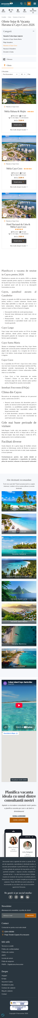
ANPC (4, 955)
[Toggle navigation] (35, 4)
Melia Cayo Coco (14, 168)
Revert (5, 101)
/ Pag (28, 74)
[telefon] (21, 3)
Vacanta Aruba (19, 666)
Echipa (4, 979)
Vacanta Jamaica (19, 554)
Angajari (4, 975)
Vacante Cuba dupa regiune (13, 36)
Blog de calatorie (7, 991)
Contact (4, 994)
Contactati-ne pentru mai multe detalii (14, 927)
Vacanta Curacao (19, 532)
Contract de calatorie (8, 988)
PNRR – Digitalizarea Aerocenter (12, 964)
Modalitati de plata (7, 985)
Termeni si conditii (7, 946)
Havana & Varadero (9, 49)
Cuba (9, 17)
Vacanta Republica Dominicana (19, 576)
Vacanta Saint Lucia (19, 599)
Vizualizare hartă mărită (19, 780)
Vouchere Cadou (7, 982)
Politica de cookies (8, 952)
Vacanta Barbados (19, 509)
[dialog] (3, 1015)
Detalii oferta (18, 125)
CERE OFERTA (19, 820)
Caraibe (4, 17)
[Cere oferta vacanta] (29, 3)
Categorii (7, 31)
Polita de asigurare (8, 961)
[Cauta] (25, 3)
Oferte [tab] (9, 65)
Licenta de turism (7, 958)
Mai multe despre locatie (18, 130)
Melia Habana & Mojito (15, 111)
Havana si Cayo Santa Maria (12, 39)
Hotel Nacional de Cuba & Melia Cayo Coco (18, 225)
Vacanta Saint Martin (19, 621)
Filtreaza (9, 59)
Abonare (30, 915)
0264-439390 (19, 816)
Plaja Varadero (8, 42)
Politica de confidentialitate (10, 949)
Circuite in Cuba (8, 52)
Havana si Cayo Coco (10, 45)
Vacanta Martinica (19, 644)
